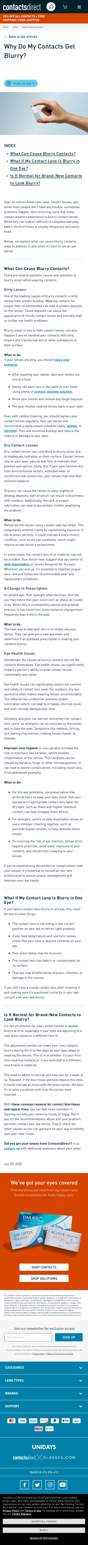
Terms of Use (33, 1510)
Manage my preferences (44, 1538)
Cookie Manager (21, 1513)
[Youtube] (62, 1484)
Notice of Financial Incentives (60, 1353)
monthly (10, 431)
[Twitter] (37, 1484)
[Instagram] (49, 1484)
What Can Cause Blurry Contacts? (43, 153)
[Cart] (65, 6)
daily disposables (17, 564)
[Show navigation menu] (79, 6)
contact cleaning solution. (53, 391)
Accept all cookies (44, 1521)
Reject (44, 1530)
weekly (72, 426)
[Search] (51, 6)
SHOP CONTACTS (44, 1267)
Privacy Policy (39, 1353)
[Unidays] (44, 1446)
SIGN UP (69, 1337)
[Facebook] (24, 1484)
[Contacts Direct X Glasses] (44, 1457)
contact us (12, 1148)
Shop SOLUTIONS (44, 1278)
